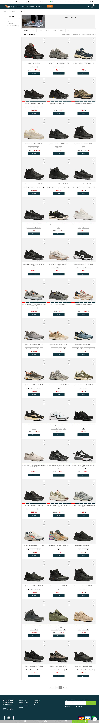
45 (62, 66)
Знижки (49, 6)
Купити (34, 73)
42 (32, 66)
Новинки (94, 34)
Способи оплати (23, 700)
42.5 (57, 267)
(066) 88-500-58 (21, 2)
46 (41, 107)
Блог (35, 704)
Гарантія (21, 707)
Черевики (10, 20)
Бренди (43, 6)
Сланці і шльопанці (13, 25)
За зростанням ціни (75, 34)
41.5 (32, 308)
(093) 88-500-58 (34, 2)
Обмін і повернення (24, 704)
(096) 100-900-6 (46, 2)
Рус (93, 1)
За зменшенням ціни (86, 34)
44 (58, 66)
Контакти (36, 702)
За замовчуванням (66, 34)
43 (35, 66)
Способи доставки (23, 702)
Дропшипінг (37, 700)
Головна (5, 11)
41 (58, 107)
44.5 (57, 147)
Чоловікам (79, 706)
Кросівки (10, 23)
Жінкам (68, 706)
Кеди (9, 21)
